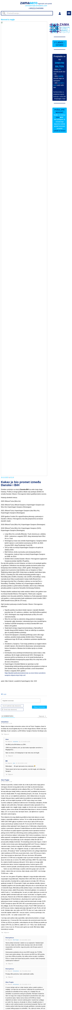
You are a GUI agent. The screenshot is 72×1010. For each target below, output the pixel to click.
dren (14, 763)
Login (4, 694)
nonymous (15, 741)
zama (36, 3)
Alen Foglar (16, 940)
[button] (69, 13)
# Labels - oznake (59, 43)
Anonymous (16, 971)
